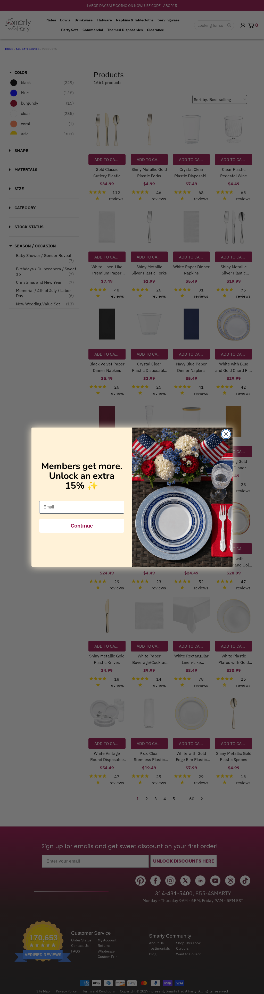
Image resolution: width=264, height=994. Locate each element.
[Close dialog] (225, 434)
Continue (82, 526)
